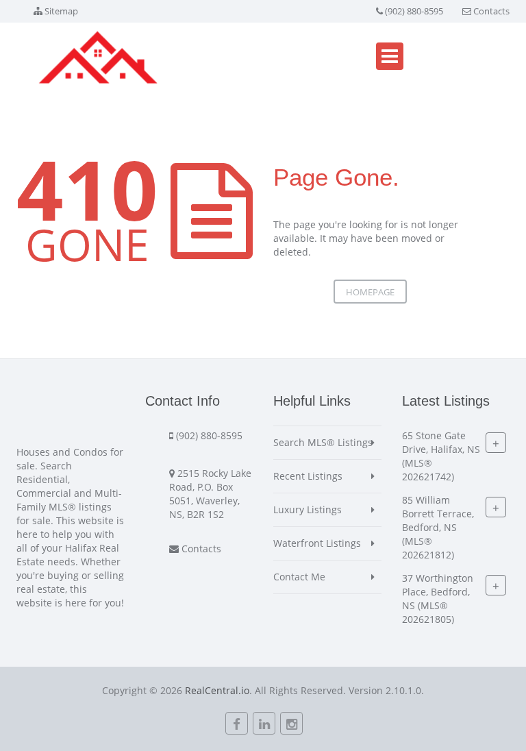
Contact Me (299, 576)
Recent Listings (307, 475)
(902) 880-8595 (414, 11)
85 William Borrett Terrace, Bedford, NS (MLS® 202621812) (438, 527)
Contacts (491, 11)
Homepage (370, 292)
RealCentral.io (217, 690)
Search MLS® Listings (323, 442)
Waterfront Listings (317, 543)
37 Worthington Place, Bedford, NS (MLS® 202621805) (437, 598)
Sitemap (61, 11)
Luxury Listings (307, 509)
